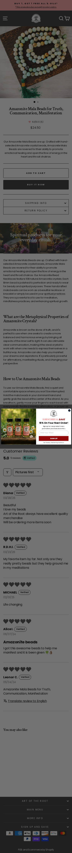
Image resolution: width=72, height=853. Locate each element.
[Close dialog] (69, 410)
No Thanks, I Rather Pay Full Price (53, 442)
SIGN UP (53, 438)
